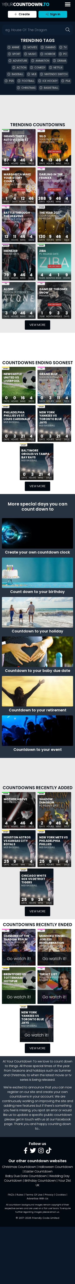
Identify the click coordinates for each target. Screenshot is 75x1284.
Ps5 (11, 81)
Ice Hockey (50, 81)
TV (41, 131)
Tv (65, 47)
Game (5, 131)
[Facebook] (25, 1152)
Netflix (57, 67)
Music (32, 54)
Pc (65, 54)
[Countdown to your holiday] (37, 612)
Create (24, 14)
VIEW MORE (37, 325)
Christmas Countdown (19, 1167)
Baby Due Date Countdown (26, 1176)
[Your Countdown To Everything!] (25, 4)
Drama (61, 61)
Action (21, 67)
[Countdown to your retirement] (37, 691)
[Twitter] (33, 1152)
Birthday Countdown (40, 1180)
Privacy (49, 1194)
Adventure (20, 61)
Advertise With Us (37, 1198)
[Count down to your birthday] (37, 573)
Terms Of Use (33, 1194)
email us (54, 1211)
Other (41, 207)
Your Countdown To (22, 1061)
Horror (50, 54)
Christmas (28, 88)
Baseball (17, 74)
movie (59, 1075)
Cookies (61, 1194)
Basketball (51, 88)
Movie (5, 245)
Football (28, 81)
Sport (16, 54)
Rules (20, 1194)
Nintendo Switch (56, 74)
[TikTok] (48, 1152)
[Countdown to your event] (37, 730)
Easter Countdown (38, 1171)
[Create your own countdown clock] (37, 533)
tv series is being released (46, 1077)
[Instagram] (41, 1152)
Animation (42, 61)
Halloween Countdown (55, 1167)
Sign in (54, 14)
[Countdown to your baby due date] (37, 651)
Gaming (50, 47)
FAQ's (11, 1194)
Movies (32, 47)
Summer (65, 1070)
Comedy (39, 67)
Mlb (34, 74)
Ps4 (68, 81)
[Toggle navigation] (67, 4)
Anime (15, 47)
